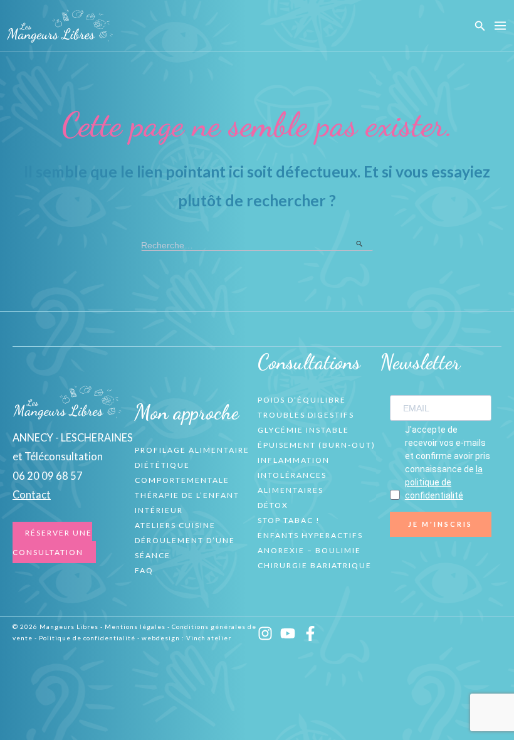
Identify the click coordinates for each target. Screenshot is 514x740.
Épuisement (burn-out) (316, 445)
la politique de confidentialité (444, 482)
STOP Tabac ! (289, 520)
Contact (32, 494)
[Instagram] (265, 633)
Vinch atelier (208, 638)
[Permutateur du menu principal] (500, 26)
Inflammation (294, 460)
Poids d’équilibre (302, 399)
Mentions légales (135, 626)
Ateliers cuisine (175, 525)
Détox (273, 505)
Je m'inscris (440, 524)
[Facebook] (310, 633)
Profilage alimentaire (192, 450)
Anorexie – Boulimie (309, 550)
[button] (480, 26)
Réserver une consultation (52, 542)
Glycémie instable (303, 430)
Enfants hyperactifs (310, 535)
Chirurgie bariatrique (315, 565)
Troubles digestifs (306, 415)
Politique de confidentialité (87, 638)
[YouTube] (287, 633)
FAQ (144, 570)
